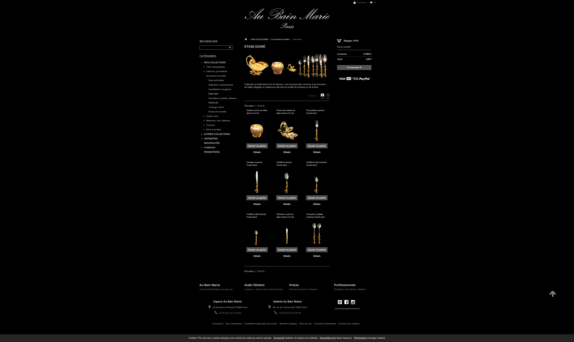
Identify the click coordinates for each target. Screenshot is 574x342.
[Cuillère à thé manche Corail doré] (317, 182)
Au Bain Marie (210, 285)
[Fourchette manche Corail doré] (317, 130)
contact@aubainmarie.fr (347, 308)
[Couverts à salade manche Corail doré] (317, 234)
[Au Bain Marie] (287, 18)
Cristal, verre (212, 116)
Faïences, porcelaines (216, 71)
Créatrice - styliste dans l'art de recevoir (263, 289)
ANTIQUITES (211, 138)
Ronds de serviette (217, 112)
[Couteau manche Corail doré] (257, 182)
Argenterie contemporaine (221, 85)
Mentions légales (288, 323)
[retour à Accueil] (246, 39)
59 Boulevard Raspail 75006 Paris (230, 307)
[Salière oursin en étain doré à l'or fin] (257, 130)
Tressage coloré (216, 107)
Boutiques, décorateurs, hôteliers (350, 289)
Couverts (210, 125)
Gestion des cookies (348, 323)
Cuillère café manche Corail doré (256, 215)
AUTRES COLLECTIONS (217, 134)
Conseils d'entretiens (325, 323)
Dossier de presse (298, 289)
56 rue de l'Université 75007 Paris (290, 307)
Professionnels (345, 285)
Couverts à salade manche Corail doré (315, 215)
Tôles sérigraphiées (215, 67)
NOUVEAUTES (212, 143)
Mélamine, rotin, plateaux (218, 121)
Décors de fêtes (213, 129)
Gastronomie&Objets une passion (216, 289)
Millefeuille (213, 103)
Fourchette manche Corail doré (315, 111)
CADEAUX (209, 147)
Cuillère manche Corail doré (284, 163)
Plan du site (305, 323)
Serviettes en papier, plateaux (223, 98)
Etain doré (213, 94)
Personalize (360, 338)
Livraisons (217, 323)
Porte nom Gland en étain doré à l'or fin (286, 111)
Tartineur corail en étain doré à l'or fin (285, 215)
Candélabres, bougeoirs (220, 89)
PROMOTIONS (212, 152)
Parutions (313, 289)
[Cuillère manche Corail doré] (287, 182)
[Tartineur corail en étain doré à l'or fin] (287, 234)
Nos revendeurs (234, 323)
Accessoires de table (216, 76)
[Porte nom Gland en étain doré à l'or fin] (287, 130)
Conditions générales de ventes (260, 323)
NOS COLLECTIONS (215, 62)
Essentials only (328, 338)
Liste (328, 98)
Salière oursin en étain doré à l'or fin (257, 111)
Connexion (361, 2)
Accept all (279, 338)
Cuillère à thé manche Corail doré (316, 163)
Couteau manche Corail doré (254, 163)
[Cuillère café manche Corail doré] (257, 234)
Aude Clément (254, 285)
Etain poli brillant (216, 80)
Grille (322, 98)
